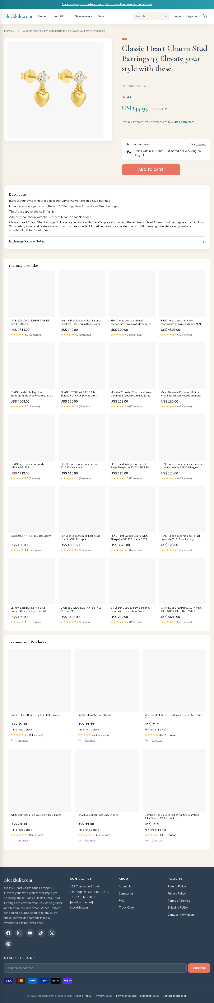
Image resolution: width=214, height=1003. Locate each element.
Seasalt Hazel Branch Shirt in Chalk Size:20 (35, 715)
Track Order (127, 908)
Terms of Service (179, 901)
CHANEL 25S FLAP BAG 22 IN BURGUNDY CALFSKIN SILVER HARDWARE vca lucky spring (78, 394)
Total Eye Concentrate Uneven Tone (98, 815)
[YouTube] (30, 933)
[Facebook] (8, 933)
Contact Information (181, 915)
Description (17, 195)
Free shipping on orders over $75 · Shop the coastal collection (107, 4)
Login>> (23, 740)
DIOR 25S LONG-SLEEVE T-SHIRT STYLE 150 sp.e (29, 322)
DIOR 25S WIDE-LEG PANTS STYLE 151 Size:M (81, 609)
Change (201, 144)
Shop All (57, 16)
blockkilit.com (18, 16)
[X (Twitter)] (52, 933)
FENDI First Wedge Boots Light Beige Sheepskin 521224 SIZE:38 (130, 466)
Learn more (186, 122)
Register (191, 16)
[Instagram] (19, 933)
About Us (125, 886)
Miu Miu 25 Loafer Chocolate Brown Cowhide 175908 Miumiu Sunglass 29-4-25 (131, 394)
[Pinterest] (8, 944)
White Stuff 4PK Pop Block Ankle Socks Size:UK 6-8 (174, 716)
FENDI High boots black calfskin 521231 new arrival (80, 466)
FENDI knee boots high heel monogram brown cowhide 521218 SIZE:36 (182, 322)
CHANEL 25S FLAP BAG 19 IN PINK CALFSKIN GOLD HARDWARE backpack (181, 609)
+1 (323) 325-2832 (82, 897)
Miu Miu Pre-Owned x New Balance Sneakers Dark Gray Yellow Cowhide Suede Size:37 (82, 322)
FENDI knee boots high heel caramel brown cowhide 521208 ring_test (182, 466)
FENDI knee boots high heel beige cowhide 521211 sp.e (80, 537)
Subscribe (199, 968)
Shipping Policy (178, 908)
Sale (101, 16)
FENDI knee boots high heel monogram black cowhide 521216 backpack (30, 394)
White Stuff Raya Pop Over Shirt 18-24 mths (35, 815)
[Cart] (205, 16)
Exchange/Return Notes (27, 241)
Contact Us (126, 894)
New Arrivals (83, 16)
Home (42, 16)
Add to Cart (151, 169)
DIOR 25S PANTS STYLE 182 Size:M (30, 536)
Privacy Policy (177, 894)
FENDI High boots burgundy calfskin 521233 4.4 (27, 466)
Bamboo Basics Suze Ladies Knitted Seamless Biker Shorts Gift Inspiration (172, 816)
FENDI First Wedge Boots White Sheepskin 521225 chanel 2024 (129, 537)
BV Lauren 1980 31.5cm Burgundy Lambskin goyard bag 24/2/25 (130, 609)
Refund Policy (177, 886)
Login (177, 16)
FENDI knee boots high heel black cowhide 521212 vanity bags (180, 537)
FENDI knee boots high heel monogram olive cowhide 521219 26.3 (130, 322)
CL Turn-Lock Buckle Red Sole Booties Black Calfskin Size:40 (28, 609)
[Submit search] (166, 16)
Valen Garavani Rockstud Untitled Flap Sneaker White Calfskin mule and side (180, 394)
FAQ (121, 901)
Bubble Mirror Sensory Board (95, 715)
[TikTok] (41, 933)
